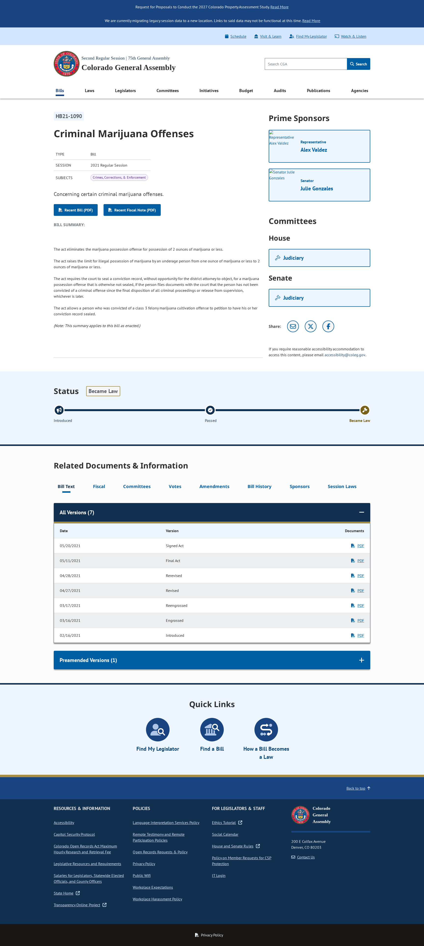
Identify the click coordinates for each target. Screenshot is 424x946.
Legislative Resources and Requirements (87, 863)
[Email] (293, 326)
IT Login (218, 875)
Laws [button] (89, 90)
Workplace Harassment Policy (157, 899)
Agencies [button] (359, 90)
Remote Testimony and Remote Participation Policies (159, 837)
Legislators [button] (125, 90)
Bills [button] (60, 90)
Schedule (238, 36)
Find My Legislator (311, 36)
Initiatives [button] (208, 90)
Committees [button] (168, 90)
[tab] (66, 487)
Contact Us (306, 857)
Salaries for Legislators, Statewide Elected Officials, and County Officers (89, 878)
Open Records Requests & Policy (160, 851)
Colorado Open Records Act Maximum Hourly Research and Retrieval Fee (85, 849)
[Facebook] (328, 326)
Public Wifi (141, 875)
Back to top (355, 788)
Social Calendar (225, 834)
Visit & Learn (270, 36)
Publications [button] (318, 90)
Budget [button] (246, 90)
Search (361, 63)
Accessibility (64, 822)
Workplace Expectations (153, 887)
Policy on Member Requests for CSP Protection (241, 860)
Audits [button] (280, 90)
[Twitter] (311, 326)
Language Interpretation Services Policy (166, 822)
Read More (279, 6)
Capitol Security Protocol (74, 834)
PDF (361, 545)
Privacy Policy (144, 863)
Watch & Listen (353, 36)
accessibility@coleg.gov (345, 354)
